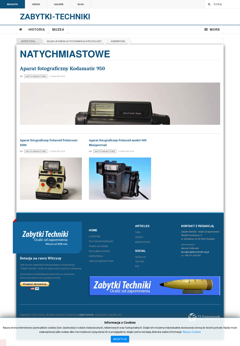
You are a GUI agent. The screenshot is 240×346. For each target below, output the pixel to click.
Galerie (58, 4)
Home (21, 29)
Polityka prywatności (101, 241)
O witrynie (94, 236)
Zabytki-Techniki (86, 315)
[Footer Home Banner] (154, 286)
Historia (36, 29)
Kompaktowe (118, 41)
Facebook (140, 257)
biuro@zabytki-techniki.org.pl (195, 252)
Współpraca (96, 256)
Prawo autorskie (98, 246)
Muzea (58, 29)
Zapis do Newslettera (101, 261)
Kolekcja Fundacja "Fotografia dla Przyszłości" (74, 41)
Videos (36, 4)
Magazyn (12, 4)
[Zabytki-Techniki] (45, 237)
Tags (137, 232)
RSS (137, 266)
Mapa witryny (142, 242)
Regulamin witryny (99, 251)
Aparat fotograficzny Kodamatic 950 (62, 68)
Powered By (204, 317)
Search (139, 237)
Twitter (139, 261)
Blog (81, 4)
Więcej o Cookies (192, 332)
